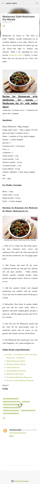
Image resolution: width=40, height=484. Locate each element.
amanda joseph (15, 430)
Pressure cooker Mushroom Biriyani (20, 380)
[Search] (37, 3)
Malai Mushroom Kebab (16, 361)
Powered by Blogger (21, 481)
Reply (11, 436)
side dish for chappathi (11, 410)
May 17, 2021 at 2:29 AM (29, 430)
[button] (3, 26)
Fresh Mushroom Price (17, 433)
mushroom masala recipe (11, 407)
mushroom (25, 401)
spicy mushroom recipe (11, 413)
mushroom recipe (15, 55)
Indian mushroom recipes (11, 401)
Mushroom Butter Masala (16, 364)
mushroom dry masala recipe (13, 404)
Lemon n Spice (11, 3)
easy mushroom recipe (10, 398)
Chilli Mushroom (13, 367)
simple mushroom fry (28, 410)
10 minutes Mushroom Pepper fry (19, 377)
